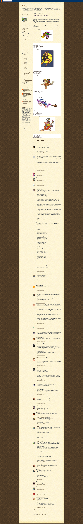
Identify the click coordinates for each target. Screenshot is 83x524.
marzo (25, 68)
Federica (38, 412)
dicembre (25, 57)
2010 (24, 84)
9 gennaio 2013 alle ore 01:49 (41, 484)
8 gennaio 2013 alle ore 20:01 (41, 479)
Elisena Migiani (40, 396)
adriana (38, 285)
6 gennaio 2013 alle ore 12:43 (41, 365)
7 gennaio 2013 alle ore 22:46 (41, 438)
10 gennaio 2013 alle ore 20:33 (41, 507)
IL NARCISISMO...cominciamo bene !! (28, 80)
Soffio (24, 6)
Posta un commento (36, 509)
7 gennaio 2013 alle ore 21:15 (41, 423)
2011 (24, 83)
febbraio (25, 69)
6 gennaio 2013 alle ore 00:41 (41, 290)
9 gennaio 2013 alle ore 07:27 (41, 489)
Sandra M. (39, 405)
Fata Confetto (39, 188)
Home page (47, 512)
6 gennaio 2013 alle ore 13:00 (41, 380)
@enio (38, 481)
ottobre (25, 59)
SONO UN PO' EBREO (27, 72)
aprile (25, 67)
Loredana (39, 155)
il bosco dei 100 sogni (26, 93)
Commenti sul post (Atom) (41, 514)
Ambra (38, 469)
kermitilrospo (39, 177)
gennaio (25, 71)
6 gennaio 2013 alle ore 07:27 (41, 323)
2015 (24, 53)
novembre (25, 58)
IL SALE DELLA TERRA (27, 94)
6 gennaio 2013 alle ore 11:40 (41, 355)
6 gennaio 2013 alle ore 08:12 (41, 328)
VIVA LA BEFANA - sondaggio (27, 77)
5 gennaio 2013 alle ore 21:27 (41, 152)
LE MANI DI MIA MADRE (27, 98)
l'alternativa (39, 343)
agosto (25, 62)
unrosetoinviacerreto (41, 497)
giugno (25, 64)
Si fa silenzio (25, 103)
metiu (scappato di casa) (41, 417)
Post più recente (36, 512)
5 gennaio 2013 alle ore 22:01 (41, 185)
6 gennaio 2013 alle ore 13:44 (41, 386)
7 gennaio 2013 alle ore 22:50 (41, 461)
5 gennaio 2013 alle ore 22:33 (41, 271)
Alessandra (39, 172)
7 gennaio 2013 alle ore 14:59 (41, 409)
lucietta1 (38, 182)
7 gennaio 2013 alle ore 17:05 (41, 414)
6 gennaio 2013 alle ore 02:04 (41, 300)
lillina (38, 144)
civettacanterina (40, 331)
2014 (24, 54)
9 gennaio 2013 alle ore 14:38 (41, 494)
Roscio (38, 492)
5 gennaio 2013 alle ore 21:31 (41, 175)
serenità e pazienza (26, 95)
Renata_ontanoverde (41, 303)
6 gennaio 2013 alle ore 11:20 (41, 341)
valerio (38, 274)
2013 (24, 55)
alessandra (39, 383)
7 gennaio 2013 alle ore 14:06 (41, 403)
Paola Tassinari (40, 367)
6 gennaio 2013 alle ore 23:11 (41, 394)
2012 (24, 82)
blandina (39, 293)
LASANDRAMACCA (26, 97)
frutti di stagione (26, 89)
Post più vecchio (58, 512)
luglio (25, 63)
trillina (38, 337)
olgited (38, 326)
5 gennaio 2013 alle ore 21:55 (41, 180)
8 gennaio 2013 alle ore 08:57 (41, 466)
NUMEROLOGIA (26, 73)
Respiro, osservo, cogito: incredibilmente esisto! (27, 102)
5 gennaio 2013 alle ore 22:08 (41, 219)
